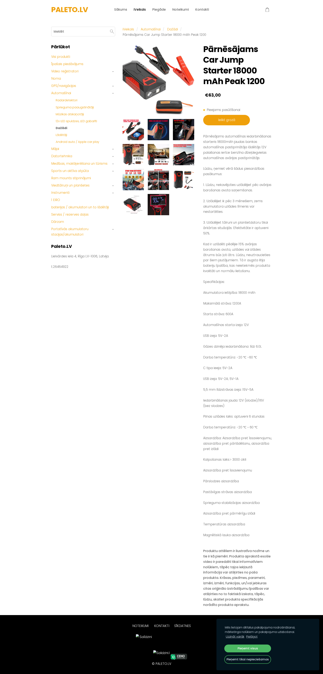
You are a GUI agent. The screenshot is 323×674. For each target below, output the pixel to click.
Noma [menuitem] (56, 78)
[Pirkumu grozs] (267, 9)
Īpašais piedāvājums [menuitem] (67, 64)
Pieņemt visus (248, 648)
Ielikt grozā (226, 120)
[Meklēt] (112, 31)
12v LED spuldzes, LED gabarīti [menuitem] (76, 121)
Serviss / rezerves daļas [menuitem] (70, 214)
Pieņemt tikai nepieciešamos (248, 659)
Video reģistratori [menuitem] (65, 71)
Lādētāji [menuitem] (61, 135)
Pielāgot (252, 637)
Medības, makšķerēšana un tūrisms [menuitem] (79, 163)
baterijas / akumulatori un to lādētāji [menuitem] (80, 207)
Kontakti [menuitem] (202, 9)
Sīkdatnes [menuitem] (182, 626)
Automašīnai (151, 29)
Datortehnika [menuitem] (61, 156)
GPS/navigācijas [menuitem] (63, 86)
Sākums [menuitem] (120, 9)
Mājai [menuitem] (55, 149)
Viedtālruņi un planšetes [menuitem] (70, 185)
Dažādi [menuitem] (61, 128)
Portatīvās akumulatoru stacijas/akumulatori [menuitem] (69, 232)
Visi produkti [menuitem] (60, 56)
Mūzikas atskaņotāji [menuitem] (70, 114)
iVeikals (128, 29)
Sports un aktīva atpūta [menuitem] (70, 171)
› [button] (113, 71)
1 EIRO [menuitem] (55, 200)
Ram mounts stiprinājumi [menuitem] (71, 178)
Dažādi (172, 29)
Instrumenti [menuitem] (60, 192)
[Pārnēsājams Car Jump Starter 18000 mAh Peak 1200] (133, 129)
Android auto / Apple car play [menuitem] (77, 142)
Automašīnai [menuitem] (61, 93)
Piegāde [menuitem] (159, 9)
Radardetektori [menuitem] (66, 100)
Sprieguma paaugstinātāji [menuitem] (75, 107)
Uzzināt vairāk (235, 637)
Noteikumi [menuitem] (180, 9)
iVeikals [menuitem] (140, 9)
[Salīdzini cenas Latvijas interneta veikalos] (144, 658)
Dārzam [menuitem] (57, 222)
